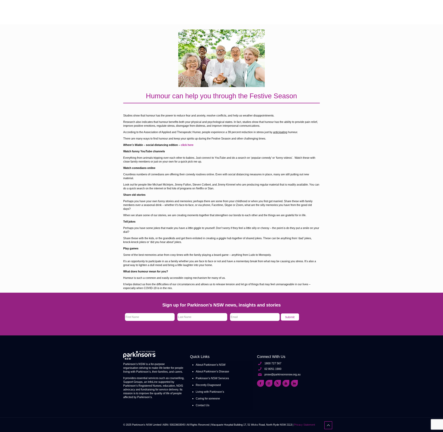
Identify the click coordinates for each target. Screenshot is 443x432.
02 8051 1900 (272, 368)
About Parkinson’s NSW (210, 364)
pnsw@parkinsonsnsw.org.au (282, 374)
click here (187, 144)
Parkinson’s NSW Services (212, 378)
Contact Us (202, 405)
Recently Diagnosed (208, 385)
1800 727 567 (272, 363)
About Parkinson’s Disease (212, 371)
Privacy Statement (304, 424)
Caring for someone (208, 398)
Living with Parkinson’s (210, 391)
